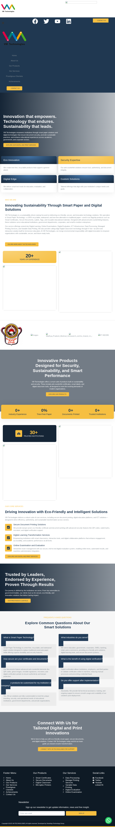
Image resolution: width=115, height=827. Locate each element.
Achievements (14, 81)
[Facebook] (35, 21)
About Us (14, 61)
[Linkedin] (68, 21)
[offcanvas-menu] (2, 20)
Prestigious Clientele (14, 76)
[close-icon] (3, 24)
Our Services (14, 71)
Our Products (14, 66)
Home (14, 55)
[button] (108, 820)
